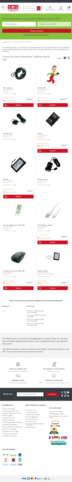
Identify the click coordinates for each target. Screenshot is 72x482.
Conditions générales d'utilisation (12, 422)
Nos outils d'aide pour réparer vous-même (35, 424)
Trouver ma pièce (36, 31)
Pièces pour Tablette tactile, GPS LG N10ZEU (35, 311)
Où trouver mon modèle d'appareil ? (36, 35)
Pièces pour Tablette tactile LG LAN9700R (36, 316)
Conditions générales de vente (11, 413)
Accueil (4, 42)
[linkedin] (68, 397)
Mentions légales (7, 415)
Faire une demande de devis (10, 411)
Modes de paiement (8, 420)
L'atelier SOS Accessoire (33, 414)
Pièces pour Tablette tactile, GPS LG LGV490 (35, 320)
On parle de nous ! (31, 421)
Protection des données (9, 424)
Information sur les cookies (10, 431)
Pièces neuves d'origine (9, 429)
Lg (4, 311)
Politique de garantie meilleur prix (12, 427)
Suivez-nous (7, 394)
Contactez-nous (31, 410)
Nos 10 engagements (32, 417)
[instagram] (62, 397)
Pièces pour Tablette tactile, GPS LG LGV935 (35, 324)
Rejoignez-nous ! (31, 427)
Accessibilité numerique (9, 436)
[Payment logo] (36, 479)
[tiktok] (65, 397)
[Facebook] (62, 393)
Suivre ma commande (8, 409)
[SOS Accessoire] (13, 8)
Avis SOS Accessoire (32, 419)
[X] (65, 393)
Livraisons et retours (8, 418)
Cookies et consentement (10, 433)
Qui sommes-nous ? (32, 412)
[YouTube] (68, 393)
